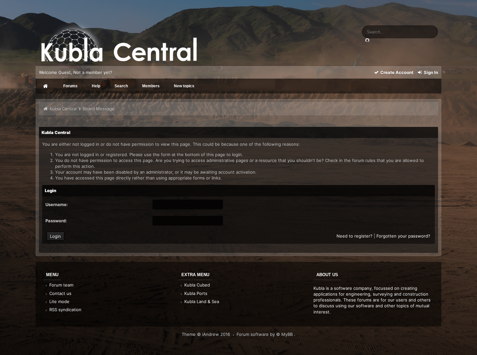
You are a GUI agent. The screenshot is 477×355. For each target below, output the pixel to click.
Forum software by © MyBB (265, 334)
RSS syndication (64, 309)
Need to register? (354, 236)
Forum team (60, 285)
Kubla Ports (195, 293)
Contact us (59, 293)
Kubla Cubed (196, 285)
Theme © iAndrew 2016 (206, 334)
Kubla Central (63, 108)
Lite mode (58, 301)
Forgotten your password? (403, 236)
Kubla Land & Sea (201, 301)
